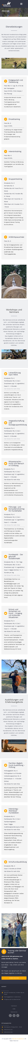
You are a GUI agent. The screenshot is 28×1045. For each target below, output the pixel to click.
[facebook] (10, 1015)
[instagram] (17, 1015)
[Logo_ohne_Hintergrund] (6, 2)
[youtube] (14, 1015)
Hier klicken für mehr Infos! (12, 389)
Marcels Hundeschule (18, 1038)
